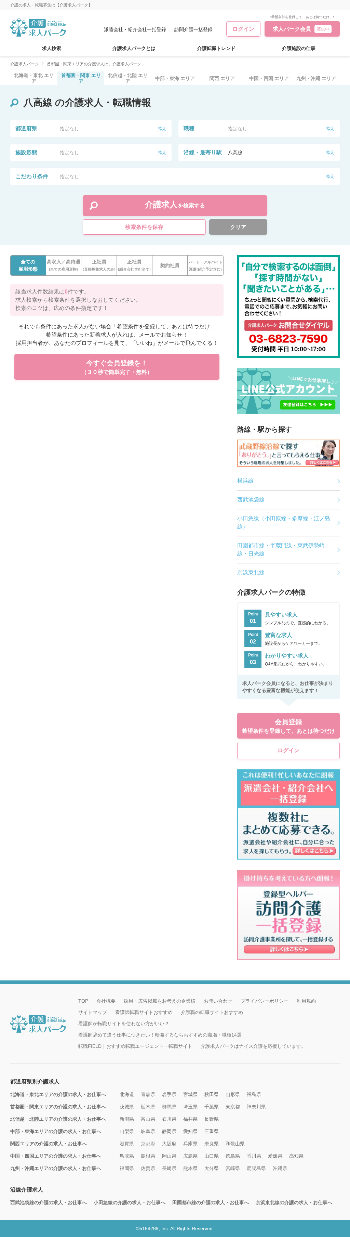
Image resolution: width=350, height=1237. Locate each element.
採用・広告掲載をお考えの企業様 (160, 1001)
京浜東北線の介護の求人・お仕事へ (294, 1202)
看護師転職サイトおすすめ (144, 1012)
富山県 (148, 1119)
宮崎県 (233, 1168)
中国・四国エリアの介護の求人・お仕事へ (55, 1156)
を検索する (175, 204)
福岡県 (127, 1168)
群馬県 (169, 1106)
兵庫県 (190, 1143)
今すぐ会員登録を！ (116, 367)
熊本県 (190, 1168)
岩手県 (169, 1094)
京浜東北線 (251, 572)
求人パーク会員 (301, 29)
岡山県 (169, 1156)
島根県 (148, 1156)
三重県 (211, 1131)
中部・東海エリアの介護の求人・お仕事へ (55, 1131)
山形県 (233, 1094)
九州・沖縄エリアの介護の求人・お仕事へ (55, 1168)
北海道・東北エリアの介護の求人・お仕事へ (58, 1094)
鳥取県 (127, 1156)
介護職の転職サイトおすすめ (212, 1012)
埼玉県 (190, 1106)
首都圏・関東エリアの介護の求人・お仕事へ (58, 1106)
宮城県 (190, 1094)
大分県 (211, 1168)
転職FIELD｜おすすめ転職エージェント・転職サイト (135, 1046)
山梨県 (127, 1131)
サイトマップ (92, 1012)
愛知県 (190, 1131)
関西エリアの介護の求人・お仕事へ (48, 1143)
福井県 (190, 1119)
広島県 (190, 1156)
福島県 (254, 1094)
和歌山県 (235, 1143)
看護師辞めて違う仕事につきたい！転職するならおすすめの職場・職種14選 (160, 1035)
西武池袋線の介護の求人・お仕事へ (48, 1202)
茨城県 (127, 1106)
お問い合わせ (218, 1001)
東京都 (233, 1106)
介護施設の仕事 (298, 48)
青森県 (148, 1094)
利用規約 (306, 1001)
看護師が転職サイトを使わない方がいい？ (123, 1023)
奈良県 (211, 1143)
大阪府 (169, 1143)
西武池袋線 (251, 500)
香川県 (254, 1156)
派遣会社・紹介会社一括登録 (135, 29)
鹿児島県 (256, 1168)
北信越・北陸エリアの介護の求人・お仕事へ (58, 1119)
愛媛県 (275, 1156)
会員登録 (288, 726)
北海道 (127, 1094)
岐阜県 (148, 1131)
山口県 (211, 1156)
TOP (83, 1001)
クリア (238, 227)
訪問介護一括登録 (193, 29)
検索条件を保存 (144, 227)
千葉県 (211, 1106)
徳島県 (233, 1156)
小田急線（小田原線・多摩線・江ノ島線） (283, 523)
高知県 (296, 1156)
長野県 (211, 1119)
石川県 (169, 1119)
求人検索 (51, 48)
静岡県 (169, 1131)
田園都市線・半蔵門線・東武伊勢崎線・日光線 (281, 550)
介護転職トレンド (216, 48)
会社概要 (106, 1001)
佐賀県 (148, 1168)
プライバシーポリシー (264, 1001)
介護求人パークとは (134, 48)
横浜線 (245, 481)
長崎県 (169, 1168)
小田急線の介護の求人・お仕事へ (129, 1202)
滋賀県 (127, 1143)
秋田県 (211, 1094)
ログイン (243, 29)
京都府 (148, 1143)
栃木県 (148, 1106)
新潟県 (127, 1119)
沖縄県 (280, 1168)
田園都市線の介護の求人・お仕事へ (210, 1202)
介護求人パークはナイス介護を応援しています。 (253, 1046)
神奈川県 (256, 1106)
